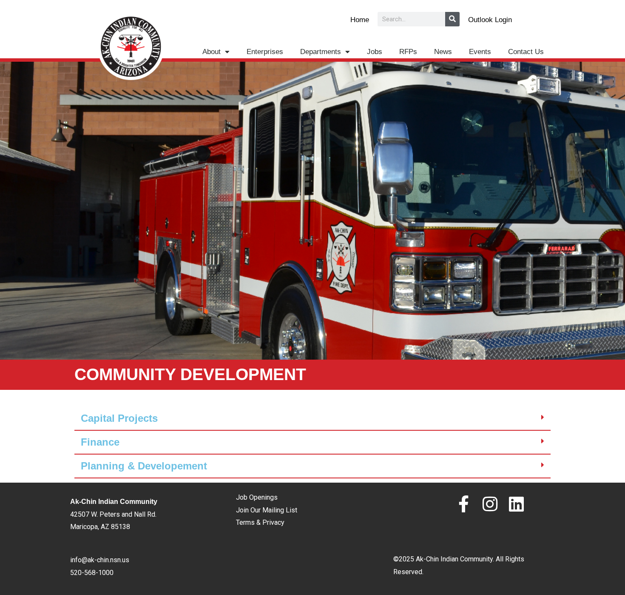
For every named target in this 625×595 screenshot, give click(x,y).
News (443, 52)
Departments (320, 52)
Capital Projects (119, 418)
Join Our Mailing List (266, 510)
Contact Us (526, 52)
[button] (312, 419)
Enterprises (265, 52)
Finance (100, 442)
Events (480, 52)
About (211, 52)
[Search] (452, 19)
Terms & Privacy (260, 522)
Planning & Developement (144, 466)
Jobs (374, 52)
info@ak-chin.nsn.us (99, 560)
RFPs (408, 52)
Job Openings (257, 497)
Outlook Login (490, 20)
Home (359, 20)
